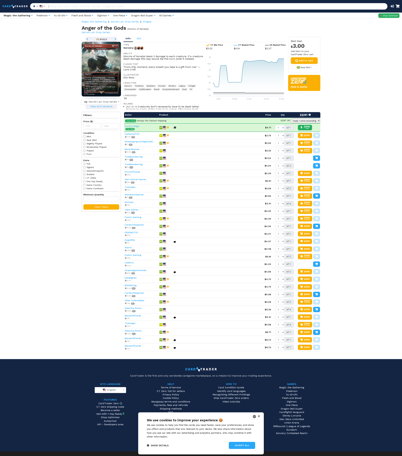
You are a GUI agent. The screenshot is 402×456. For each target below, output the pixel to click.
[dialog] (201, 433)
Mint (89, 136)
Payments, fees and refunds (171, 405)
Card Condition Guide (231, 387)
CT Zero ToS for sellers (171, 391)
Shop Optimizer (110, 417)
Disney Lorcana (291, 415)
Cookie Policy (171, 397)
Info (128, 38)
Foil (88, 164)
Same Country (94, 185)
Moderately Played (96, 147)
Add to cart (306, 60)
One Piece (292, 405)
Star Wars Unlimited (292, 419)
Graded (90, 174)
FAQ (170, 412)
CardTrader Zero (108, 403)
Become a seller (110, 410)
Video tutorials (231, 401)
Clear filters (101, 206)
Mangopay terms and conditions (170, 401)
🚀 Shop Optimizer (389, 15)
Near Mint (92, 140)
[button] (158, 445)
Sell (139, 38)
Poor (89, 154)
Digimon (292, 401)
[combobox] (101, 102)
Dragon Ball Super (292, 408)
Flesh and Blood (292, 397)
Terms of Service (171, 387)
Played (90, 150)
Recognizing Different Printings (231, 394)
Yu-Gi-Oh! (291, 394)
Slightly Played (94, 143)
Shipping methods (171, 408)
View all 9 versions (101, 106)
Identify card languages (231, 391)
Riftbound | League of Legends (291, 426)
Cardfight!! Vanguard (291, 412)
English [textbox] (111, 389)
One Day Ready (95, 181)
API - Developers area (110, 424)
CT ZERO (91, 178)
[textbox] (100, 101)
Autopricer (110, 420)
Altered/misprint (95, 171)
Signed (90, 167)
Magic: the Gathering (94, 21)
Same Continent (95, 188)
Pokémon (291, 391)
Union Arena (291, 422)
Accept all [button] (242, 445)
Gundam (291, 429)
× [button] (259, 416)
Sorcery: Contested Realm (291, 433)
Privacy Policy (171, 394)
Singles (147, 21)
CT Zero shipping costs (110, 406)
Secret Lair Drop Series (125, 21)
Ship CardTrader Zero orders (231, 397)
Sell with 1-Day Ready (109, 413)
